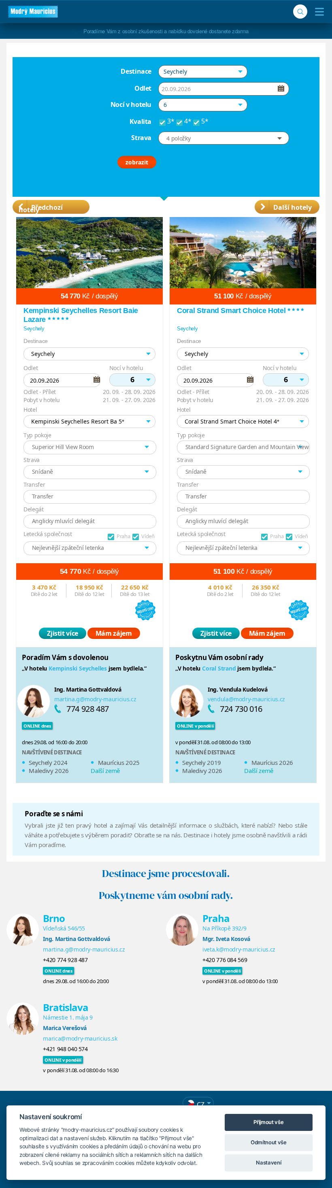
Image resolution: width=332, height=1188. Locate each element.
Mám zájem (114, 633)
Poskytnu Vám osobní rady (219, 657)
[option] (89, 503)
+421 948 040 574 (65, 1049)
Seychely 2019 (201, 762)
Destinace (136, 71)
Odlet (142, 88)
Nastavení (268, 1162)
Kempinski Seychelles (78, 668)
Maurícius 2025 (119, 762)
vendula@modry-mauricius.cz (246, 699)
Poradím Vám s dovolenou (65, 657)
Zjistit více (62, 633)
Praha (123, 536)
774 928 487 (87, 708)
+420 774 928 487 (65, 960)
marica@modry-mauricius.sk (80, 1038)
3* (170, 121)
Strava (141, 137)
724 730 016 (241, 708)
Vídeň (147, 536)
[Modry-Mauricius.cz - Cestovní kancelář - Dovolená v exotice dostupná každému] (33, 12)
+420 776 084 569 (224, 960)
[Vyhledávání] (300, 11)
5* (204, 121)
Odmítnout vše (268, 1142)
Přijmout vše (268, 1122)
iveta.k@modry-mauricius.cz (238, 949)
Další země (105, 770)
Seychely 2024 (48, 762)
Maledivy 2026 (48, 770)
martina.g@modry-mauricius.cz (95, 699)
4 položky (178, 138)
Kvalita (141, 121)
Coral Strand (219, 668)
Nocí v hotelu (131, 104)
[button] (202, 71)
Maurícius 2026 (272, 762)
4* (187, 121)
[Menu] (317, 12)
